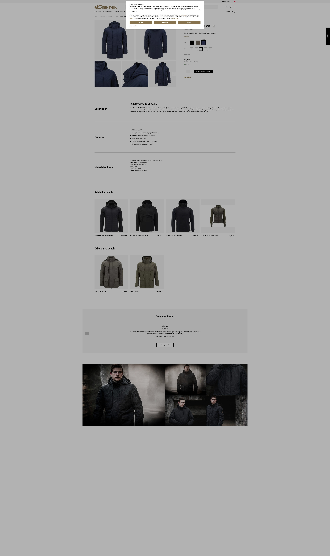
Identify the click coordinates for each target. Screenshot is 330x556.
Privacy (130, 26)
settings (131, 18)
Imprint (135, 26)
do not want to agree (182, 15)
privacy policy (175, 18)
